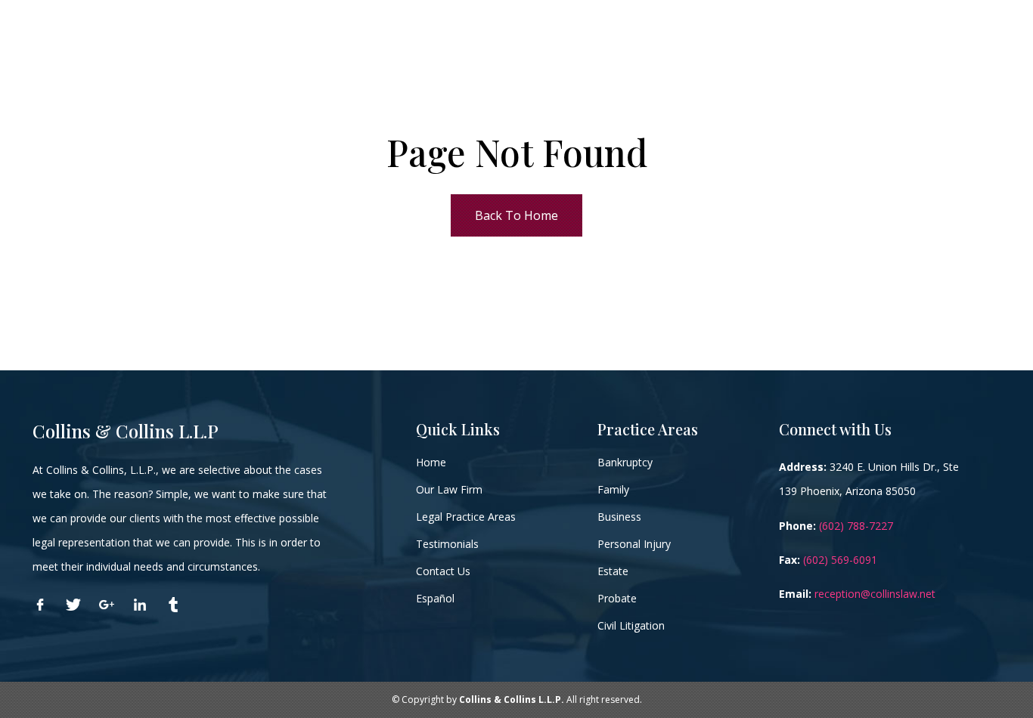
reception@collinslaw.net (874, 593)
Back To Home (516, 215)
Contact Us (443, 571)
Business (619, 516)
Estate (612, 571)
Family (613, 489)
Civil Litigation (631, 625)
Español (435, 598)
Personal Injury (634, 544)
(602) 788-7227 (856, 525)
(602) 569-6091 (840, 559)
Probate (617, 598)
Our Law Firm (449, 489)
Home (431, 462)
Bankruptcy (625, 462)
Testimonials (447, 544)
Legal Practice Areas (466, 516)
